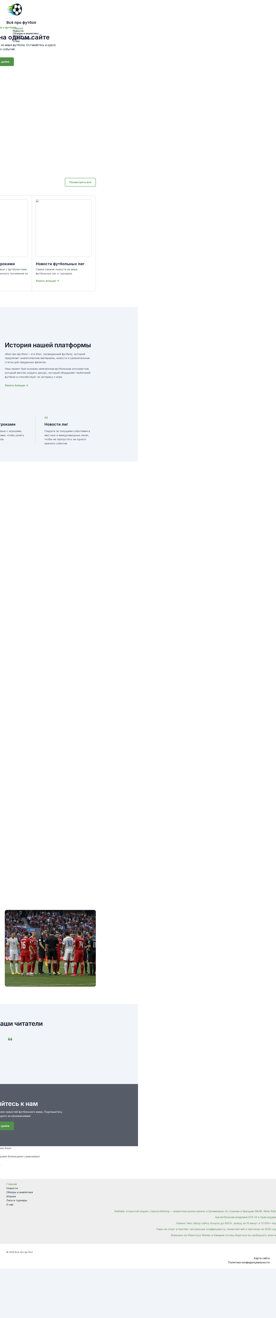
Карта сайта (262, 1258)
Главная (11, 1184)
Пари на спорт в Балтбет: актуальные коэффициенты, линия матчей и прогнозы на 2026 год (216, 1229)
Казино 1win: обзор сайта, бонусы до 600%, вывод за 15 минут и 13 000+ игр (226, 1223)
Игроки (11, 1196)
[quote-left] (10, 1039)
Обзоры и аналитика (19, 1192)
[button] (80, 182)
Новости (12, 1188)
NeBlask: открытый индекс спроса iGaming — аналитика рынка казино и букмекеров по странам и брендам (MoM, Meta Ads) (195, 1211)
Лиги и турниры (16, 1200)
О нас (10, 1204)
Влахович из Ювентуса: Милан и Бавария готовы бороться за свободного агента (223, 1235)
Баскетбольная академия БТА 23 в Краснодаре (245, 1217)
